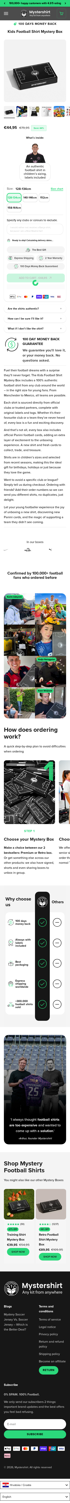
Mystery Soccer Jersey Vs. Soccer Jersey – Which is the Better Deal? (16, 1322)
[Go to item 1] (9, 112)
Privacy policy (48, 1334)
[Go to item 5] (59, 112)
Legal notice (47, 1327)
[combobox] (35, 1485)
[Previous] (4, 3)
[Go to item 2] (21, 112)
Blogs (8, 1306)
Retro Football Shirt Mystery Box (49, 1239)
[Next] (65, 3)
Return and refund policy (51, 1344)
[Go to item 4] (46, 112)
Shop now (18, 1252)
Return (48, 1370)
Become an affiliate (52, 1361)
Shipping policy (49, 1354)
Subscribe (35, 1434)
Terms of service (50, 1319)
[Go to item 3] (34, 112)
